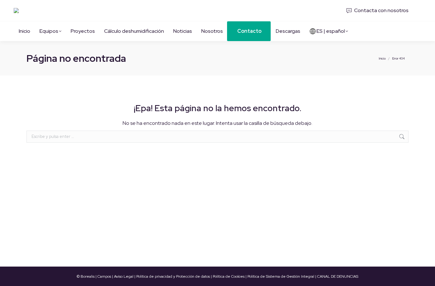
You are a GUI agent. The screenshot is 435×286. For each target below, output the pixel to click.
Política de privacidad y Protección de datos (173, 276)
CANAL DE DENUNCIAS (337, 276)
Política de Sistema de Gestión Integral (280, 276)
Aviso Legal (123, 276)
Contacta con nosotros (381, 10)
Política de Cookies (229, 276)
